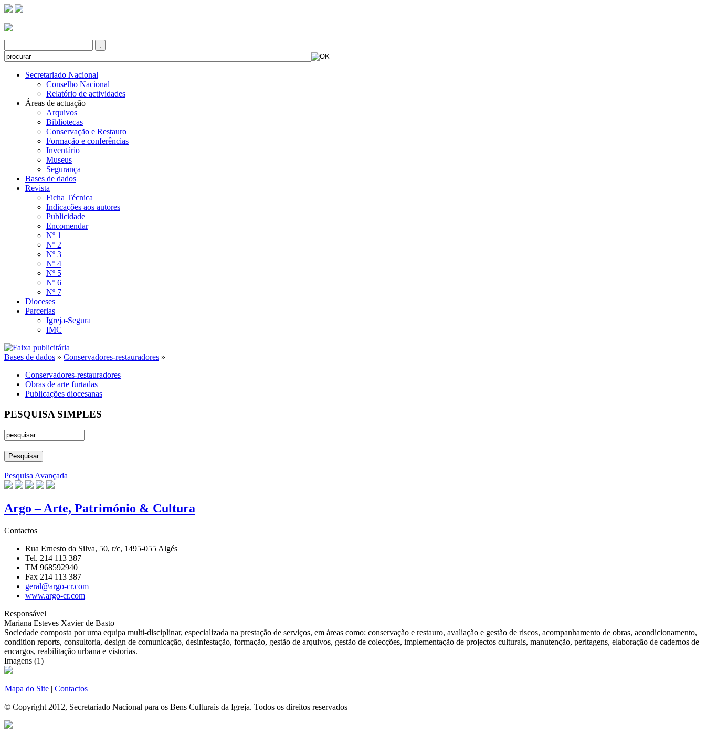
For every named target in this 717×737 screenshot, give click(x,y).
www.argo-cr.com (55, 595)
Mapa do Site (27, 688)
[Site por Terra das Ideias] (8, 723)
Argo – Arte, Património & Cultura (99, 508)
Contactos (71, 688)
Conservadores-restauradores (111, 357)
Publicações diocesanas (63, 393)
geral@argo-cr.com (57, 586)
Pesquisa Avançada (36, 475)
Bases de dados (29, 357)
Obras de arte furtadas (61, 384)
